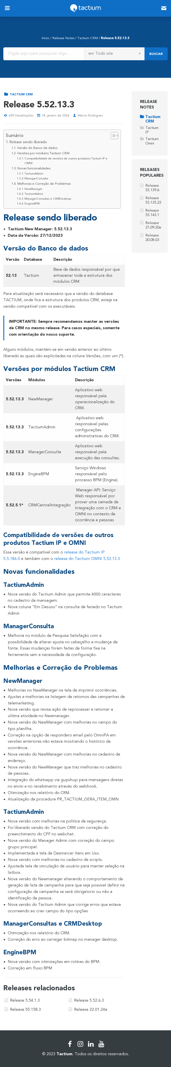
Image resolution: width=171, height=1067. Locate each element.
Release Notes (63, 38)
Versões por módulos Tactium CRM (43, 153)
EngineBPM (32, 203)
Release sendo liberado (28, 142)
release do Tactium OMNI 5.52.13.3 (87, 558)
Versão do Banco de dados (37, 148)
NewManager (33, 189)
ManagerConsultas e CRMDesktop (47, 199)
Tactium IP (152, 129)
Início (45, 38)
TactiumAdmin (33, 173)
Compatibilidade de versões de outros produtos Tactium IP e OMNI (65, 161)
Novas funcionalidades (33, 168)
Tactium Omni (152, 141)
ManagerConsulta (36, 178)
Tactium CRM (87, 38)
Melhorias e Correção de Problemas (44, 184)
